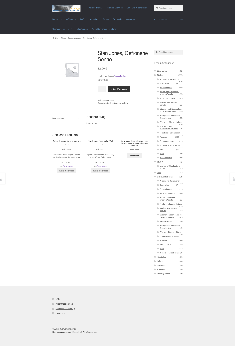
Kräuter (105, 19)
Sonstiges (130, 19)
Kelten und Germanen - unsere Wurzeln (169, 92)
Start (57, 38)
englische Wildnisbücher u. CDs (170, 167)
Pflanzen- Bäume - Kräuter (171, 232)
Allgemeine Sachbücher (170, 79)
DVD (82, 19)
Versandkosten (120, 76)
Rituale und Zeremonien (170, 133)
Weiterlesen (134, 155)
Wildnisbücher (166, 157)
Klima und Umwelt (167, 98)
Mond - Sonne (166, 221)
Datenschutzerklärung (65, 308)
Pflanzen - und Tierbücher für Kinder (169, 127)
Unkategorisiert (163, 273)
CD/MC (69, 19)
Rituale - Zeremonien (168, 236)
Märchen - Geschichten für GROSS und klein (171, 216)
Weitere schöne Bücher (169, 253)
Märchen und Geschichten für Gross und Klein (171, 110)
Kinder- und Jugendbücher (171, 204)
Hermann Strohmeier (115, 7)
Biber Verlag (82, 28)
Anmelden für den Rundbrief (104, 28)
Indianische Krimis (167, 193)
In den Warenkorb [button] (66, 171)
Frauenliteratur (166, 87)
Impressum (60, 313)
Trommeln (117, 19)
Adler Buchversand (96, 7)
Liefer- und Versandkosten (137, 7)
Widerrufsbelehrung (64, 303)
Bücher (55, 19)
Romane (163, 137)
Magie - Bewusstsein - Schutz (169, 103)
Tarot (162, 149)
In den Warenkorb (119, 89)
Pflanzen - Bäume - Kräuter (171, 122)
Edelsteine (164, 83)
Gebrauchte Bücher (60, 28)
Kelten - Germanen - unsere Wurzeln (168, 198)
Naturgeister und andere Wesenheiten (170, 116)
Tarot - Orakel (165, 244)
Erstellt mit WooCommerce (84, 332)
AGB (58, 299)
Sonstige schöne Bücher (170, 145)
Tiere (162, 153)
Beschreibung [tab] (58, 118)
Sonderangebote (74, 38)
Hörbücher (93, 19)
